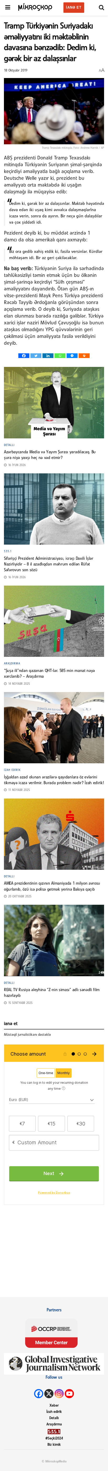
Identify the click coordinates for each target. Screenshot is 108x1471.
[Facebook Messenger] (72, 355)
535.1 (8, 551)
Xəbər (54, 1405)
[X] (48, 1393)
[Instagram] (59, 1393)
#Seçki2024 (54, 1438)
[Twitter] (35, 355)
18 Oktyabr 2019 (16, 70)
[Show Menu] (7, 8)
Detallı (9, 445)
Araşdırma (12, 663)
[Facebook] (23, 355)
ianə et (74, 7)
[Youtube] (69, 1393)
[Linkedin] (47, 355)
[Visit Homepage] (35, 6)
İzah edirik (12, 770)
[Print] (84, 355)
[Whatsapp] (60, 355)
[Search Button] (101, 8)
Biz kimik (54, 1444)
